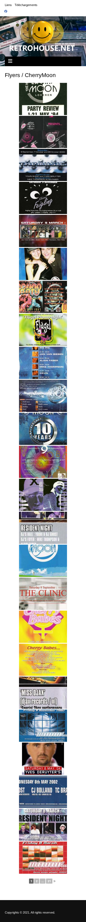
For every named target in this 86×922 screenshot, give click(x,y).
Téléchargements (26, 5)
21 (49, 881)
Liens (8, 5)
